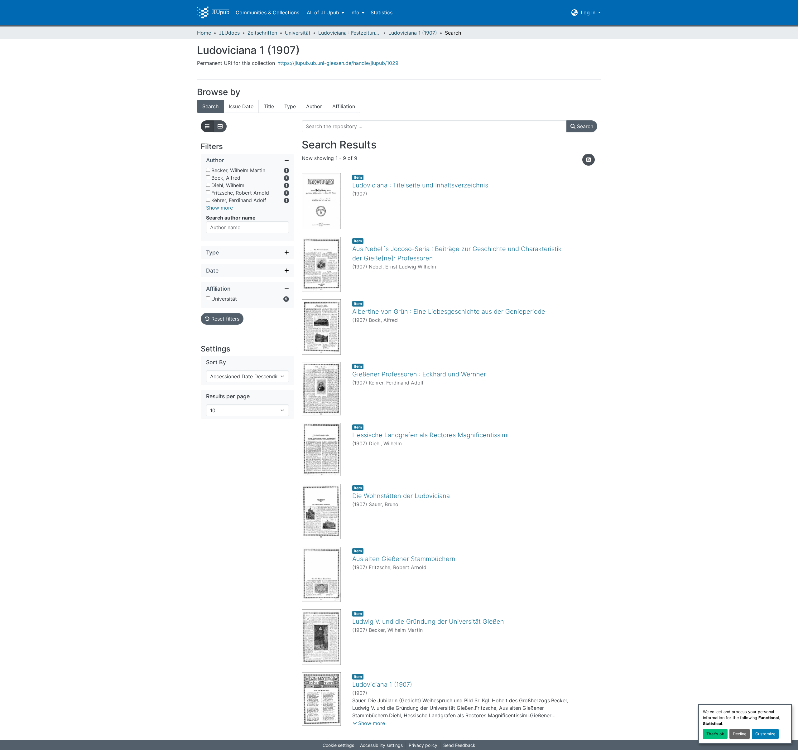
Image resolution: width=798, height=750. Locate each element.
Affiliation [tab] (343, 106)
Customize (765, 734)
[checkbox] (208, 170)
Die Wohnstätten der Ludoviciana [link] (401, 496)
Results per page (228, 396)
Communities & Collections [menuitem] (267, 12)
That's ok (715, 734)
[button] (213, 12)
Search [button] (584, 126)
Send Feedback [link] (459, 745)
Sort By (216, 362)
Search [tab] (210, 106)
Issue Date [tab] (241, 106)
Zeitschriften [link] (262, 33)
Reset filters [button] (224, 319)
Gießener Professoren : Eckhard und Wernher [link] (419, 374)
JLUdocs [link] (229, 33)
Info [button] (354, 12)
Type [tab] (290, 106)
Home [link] (204, 33)
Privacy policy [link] (423, 745)
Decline (739, 734)
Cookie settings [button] (338, 745)
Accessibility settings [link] (381, 745)
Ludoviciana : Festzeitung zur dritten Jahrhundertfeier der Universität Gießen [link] (349, 33)
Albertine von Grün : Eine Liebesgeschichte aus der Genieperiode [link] (448, 311)
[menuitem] (324, 12)
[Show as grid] (220, 126)
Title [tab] (269, 106)
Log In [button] (589, 12)
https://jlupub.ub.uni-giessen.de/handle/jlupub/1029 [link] (337, 63)
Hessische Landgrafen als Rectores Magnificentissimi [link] (430, 435)
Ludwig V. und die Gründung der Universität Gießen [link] (428, 621)
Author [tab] (314, 106)
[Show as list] (207, 126)
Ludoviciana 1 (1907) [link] (412, 33)
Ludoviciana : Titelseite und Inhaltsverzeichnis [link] (420, 185)
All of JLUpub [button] (323, 12)
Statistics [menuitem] (381, 12)
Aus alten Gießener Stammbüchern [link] (403, 559)
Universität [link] (297, 33)
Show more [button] (219, 208)
